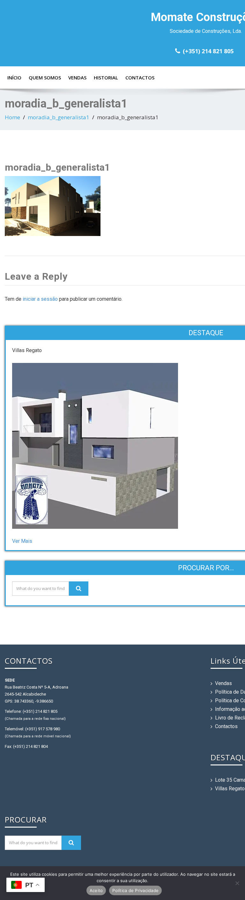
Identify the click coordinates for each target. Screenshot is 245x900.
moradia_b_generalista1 (58, 117)
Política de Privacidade (135, 890)
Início (14, 77)
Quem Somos (45, 77)
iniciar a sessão (40, 299)
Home (12, 117)
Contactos (139, 77)
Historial (106, 77)
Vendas (77, 77)
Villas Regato (230, 789)
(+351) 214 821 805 (208, 51)
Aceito (96, 890)
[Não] (237, 883)
